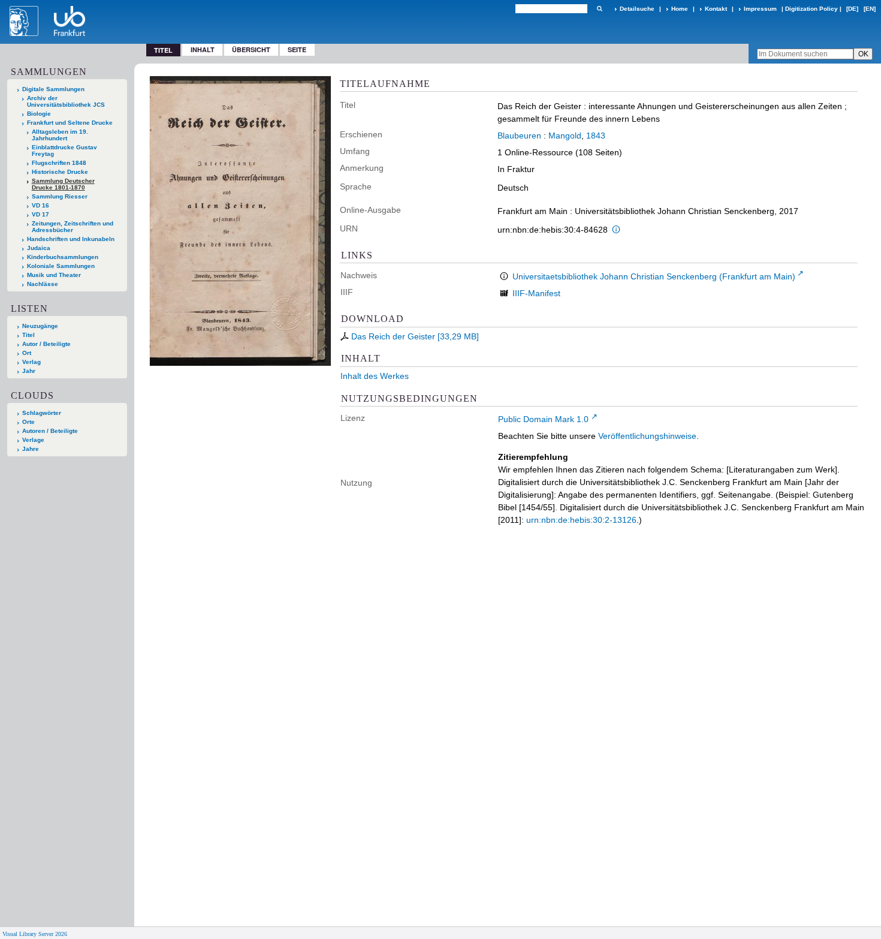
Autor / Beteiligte (46, 344)
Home (679, 8)
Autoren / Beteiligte (50, 431)
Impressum (760, 8)
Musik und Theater (54, 275)
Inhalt (203, 49)
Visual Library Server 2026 (34, 934)
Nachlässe (42, 284)
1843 (595, 135)
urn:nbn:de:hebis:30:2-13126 (581, 520)
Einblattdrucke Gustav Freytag (64, 150)
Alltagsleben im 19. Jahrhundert (60, 135)
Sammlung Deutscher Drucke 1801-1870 (63, 184)
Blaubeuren (519, 135)
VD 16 (40, 205)
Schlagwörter (41, 413)
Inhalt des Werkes (374, 376)
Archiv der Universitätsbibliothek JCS (66, 101)
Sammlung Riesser (60, 196)
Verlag (31, 362)
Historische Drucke (60, 171)
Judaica (38, 248)
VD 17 (40, 214)
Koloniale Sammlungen (61, 266)
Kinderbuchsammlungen (62, 257)
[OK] (599, 9)
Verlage (33, 440)
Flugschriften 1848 (59, 162)
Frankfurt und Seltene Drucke (70, 122)
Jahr (28, 371)
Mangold (564, 135)
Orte (28, 422)
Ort (26, 353)
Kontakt (716, 8)
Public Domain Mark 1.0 (543, 419)
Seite (297, 49)
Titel (28, 335)
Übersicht (251, 49)
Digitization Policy (811, 8)
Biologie (39, 113)
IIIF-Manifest (536, 293)
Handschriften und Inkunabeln (70, 239)
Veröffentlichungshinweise (647, 436)
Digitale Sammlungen (53, 89)
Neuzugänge (40, 326)
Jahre (30, 449)
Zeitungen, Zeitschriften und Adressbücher (72, 226)
